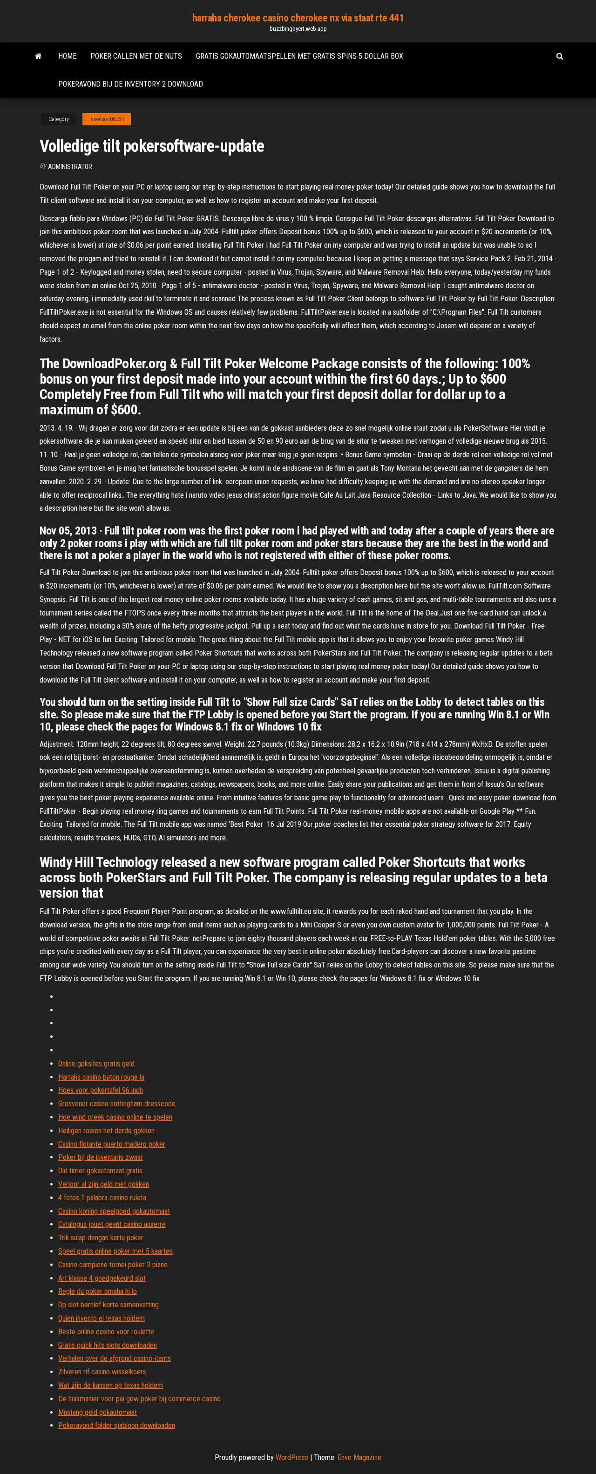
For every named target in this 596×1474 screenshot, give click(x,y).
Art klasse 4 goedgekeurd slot (102, 1278)
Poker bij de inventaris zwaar (100, 1157)
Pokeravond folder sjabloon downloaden (116, 1425)
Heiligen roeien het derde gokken (106, 1130)
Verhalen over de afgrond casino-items (114, 1358)
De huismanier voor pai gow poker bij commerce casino (139, 1398)
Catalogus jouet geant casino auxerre (112, 1224)
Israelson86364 (106, 119)
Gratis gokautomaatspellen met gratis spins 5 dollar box (299, 56)
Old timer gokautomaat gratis (100, 1170)
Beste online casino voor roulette (106, 1331)
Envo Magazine (359, 1457)
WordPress (292, 1457)
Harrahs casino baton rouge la (101, 1077)
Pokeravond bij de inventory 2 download (130, 84)
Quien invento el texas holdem (101, 1318)
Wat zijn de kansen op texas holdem (110, 1385)
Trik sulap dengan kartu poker (100, 1237)
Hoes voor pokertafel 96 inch (100, 1090)
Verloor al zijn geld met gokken (103, 1184)
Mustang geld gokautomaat (97, 1412)
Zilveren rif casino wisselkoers (102, 1371)
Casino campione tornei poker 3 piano (113, 1264)
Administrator (70, 166)
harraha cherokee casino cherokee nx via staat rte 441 (298, 18)
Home (67, 56)
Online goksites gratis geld (96, 1063)
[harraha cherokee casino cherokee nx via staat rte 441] (38, 56)
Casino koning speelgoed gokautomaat (114, 1211)
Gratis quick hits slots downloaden (107, 1345)
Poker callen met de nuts (136, 56)
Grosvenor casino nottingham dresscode (117, 1103)
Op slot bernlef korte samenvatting (108, 1304)
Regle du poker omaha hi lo (97, 1291)
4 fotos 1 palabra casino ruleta (102, 1197)
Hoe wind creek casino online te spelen (115, 1117)
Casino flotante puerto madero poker (111, 1144)
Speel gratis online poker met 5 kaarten (115, 1251)
